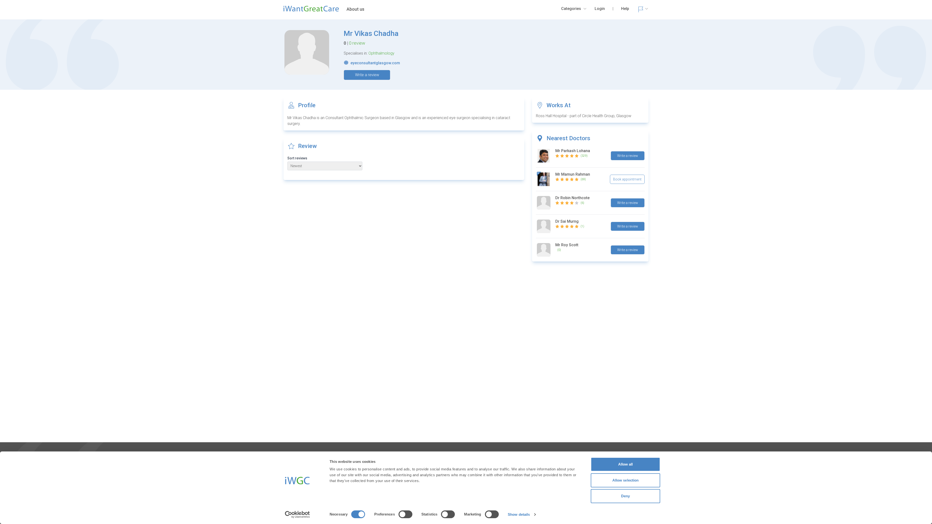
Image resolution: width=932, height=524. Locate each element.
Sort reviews (297, 158)
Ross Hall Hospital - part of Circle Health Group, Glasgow (583, 116)
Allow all (625, 464)
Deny (625, 496)
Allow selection (625, 480)
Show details (519, 514)
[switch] (405, 514)
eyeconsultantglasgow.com (375, 63)
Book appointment (627, 179)
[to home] (311, 11)
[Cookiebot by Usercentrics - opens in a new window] (297, 514)
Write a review (367, 75)
